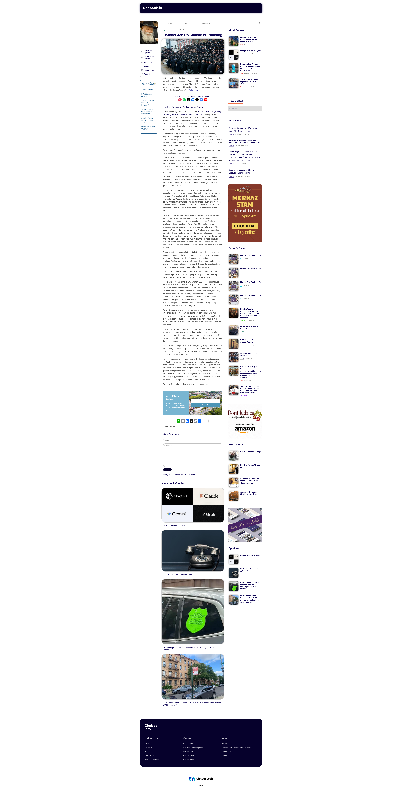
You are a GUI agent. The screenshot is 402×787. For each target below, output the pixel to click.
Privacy (201, 785)
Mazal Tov (206, 23)
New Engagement (152, 759)
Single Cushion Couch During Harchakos (147, 111)
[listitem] (245, 41)
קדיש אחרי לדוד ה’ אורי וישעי (148, 128)
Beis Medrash (150, 755)
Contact (225, 755)
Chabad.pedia (188, 755)
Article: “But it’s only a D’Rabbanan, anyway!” (147, 93)
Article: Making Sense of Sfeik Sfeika (147, 120)
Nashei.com (188, 751)
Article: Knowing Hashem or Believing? (147, 102)
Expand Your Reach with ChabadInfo (237, 748)
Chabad (172, 426)
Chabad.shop (188, 759)
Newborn (148, 748)
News (170, 23)
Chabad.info (188, 744)
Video (187, 23)
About (224, 744)
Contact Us (226, 751)
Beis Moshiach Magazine (193, 748)
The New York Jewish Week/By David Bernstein (183, 107)
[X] (191, 421)
